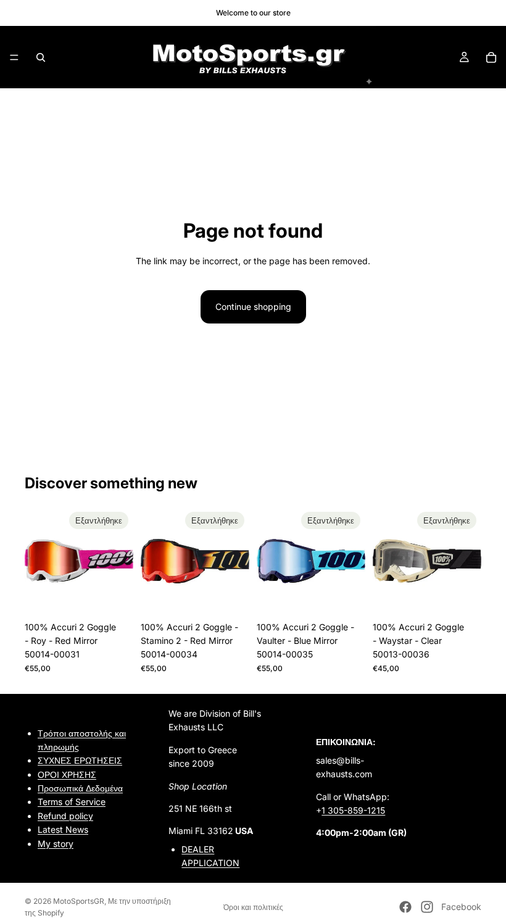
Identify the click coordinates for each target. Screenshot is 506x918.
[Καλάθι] (491, 57)
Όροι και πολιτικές (253, 907)
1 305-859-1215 (353, 810)
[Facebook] (405, 906)
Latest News (63, 829)
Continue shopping (253, 306)
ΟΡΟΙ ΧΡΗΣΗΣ (67, 774)
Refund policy (65, 816)
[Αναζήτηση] (40, 57)
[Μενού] (14, 57)
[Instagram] (427, 906)
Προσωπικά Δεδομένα (80, 788)
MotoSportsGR (78, 901)
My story (55, 843)
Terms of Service (72, 801)
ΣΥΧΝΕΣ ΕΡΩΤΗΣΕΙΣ (80, 760)
